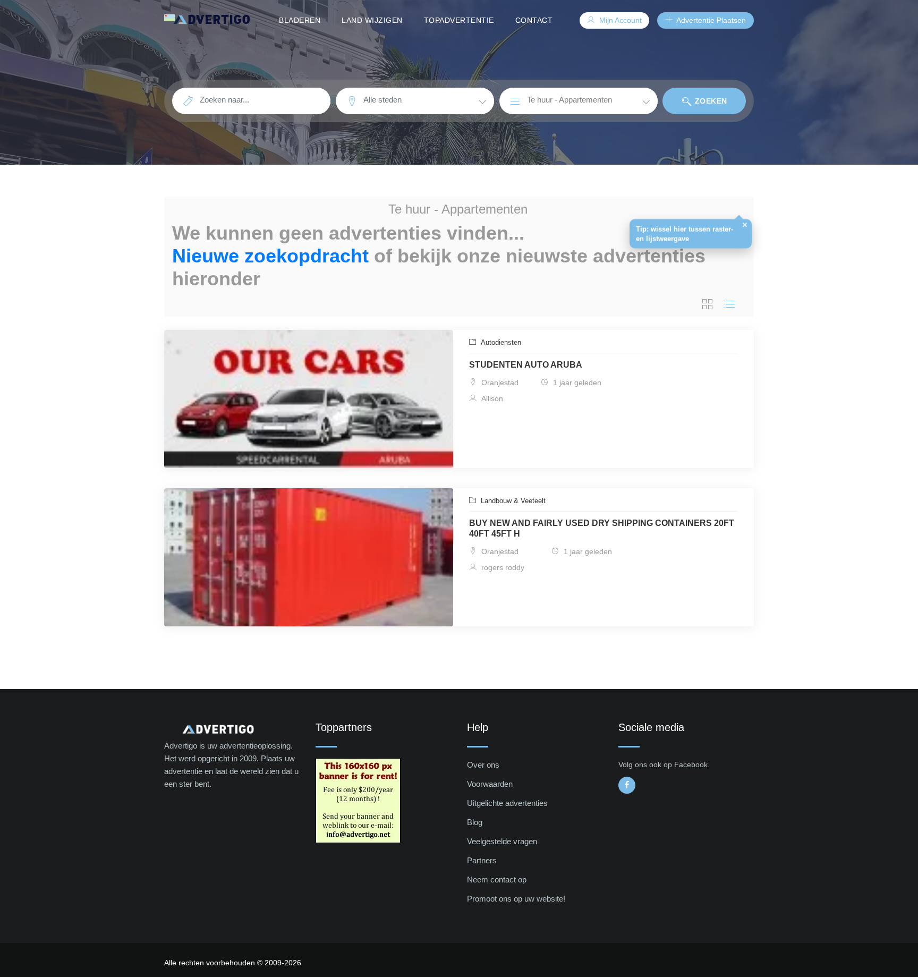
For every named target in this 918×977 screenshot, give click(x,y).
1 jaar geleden (576, 382)
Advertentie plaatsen (710, 20)
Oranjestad (498, 382)
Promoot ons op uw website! (516, 898)
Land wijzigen (372, 20)
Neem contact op (496, 879)
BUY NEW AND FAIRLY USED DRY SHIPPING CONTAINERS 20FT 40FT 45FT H (601, 528)
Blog (474, 822)
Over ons (483, 764)
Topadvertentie (459, 20)
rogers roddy (501, 567)
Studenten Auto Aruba (525, 364)
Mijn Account (619, 20)
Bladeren (299, 20)
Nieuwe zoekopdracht (270, 256)
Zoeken (709, 101)
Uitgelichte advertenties (507, 803)
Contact (534, 20)
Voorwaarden (490, 783)
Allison (491, 398)
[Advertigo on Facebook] (626, 785)
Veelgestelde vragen (502, 841)
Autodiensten (500, 342)
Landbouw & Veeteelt (512, 501)
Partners (482, 860)
